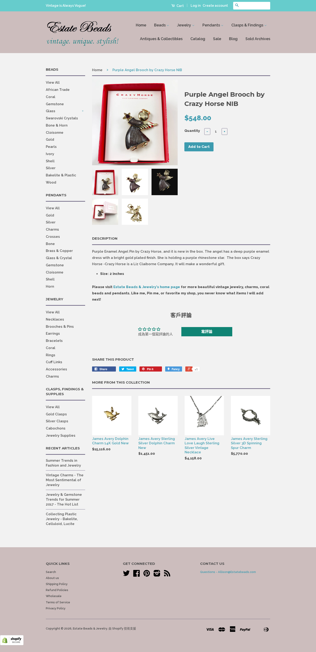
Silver (51, 168)
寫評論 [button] (206, 331)
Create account (215, 5)
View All (53, 82)
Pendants (211, 25)
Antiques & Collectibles (161, 39)
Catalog (197, 39)
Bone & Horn (57, 125)
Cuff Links (54, 362)
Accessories (56, 369)
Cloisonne (54, 132)
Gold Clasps (56, 414)
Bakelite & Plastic (61, 175)
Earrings (53, 333)
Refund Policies (57, 590)
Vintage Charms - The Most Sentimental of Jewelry (65, 480)
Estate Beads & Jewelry (90, 628)
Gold (50, 139)
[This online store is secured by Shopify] (12, 644)
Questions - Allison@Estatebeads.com (228, 572)
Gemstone (55, 104)
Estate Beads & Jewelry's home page (146, 287)
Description (105, 238)
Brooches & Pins (60, 326)
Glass (50, 111)
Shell (50, 161)
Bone (50, 244)
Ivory (50, 154)
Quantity (192, 131)
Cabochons (55, 428)
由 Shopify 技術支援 (122, 628)
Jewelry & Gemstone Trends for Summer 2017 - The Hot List (64, 499)
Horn (50, 286)
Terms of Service (58, 602)
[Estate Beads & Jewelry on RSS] (167, 575)
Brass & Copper (59, 251)
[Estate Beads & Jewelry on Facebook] (136, 575)
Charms (52, 229)
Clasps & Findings (247, 25)
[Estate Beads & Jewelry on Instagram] (157, 575)
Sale (217, 39)
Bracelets (54, 341)
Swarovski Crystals (62, 118)
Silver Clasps (57, 421)
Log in (196, 5)
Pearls (51, 147)
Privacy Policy (55, 608)
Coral (50, 97)
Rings (50, 355)
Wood (51, 182)
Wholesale (54, 596)
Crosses (53, 237)
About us (52, 578)
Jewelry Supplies (60, 435)
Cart (180, 6)
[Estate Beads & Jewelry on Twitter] (126, 575)
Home (141, 25)
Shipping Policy (57, 584)
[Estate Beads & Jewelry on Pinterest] (146, 575)
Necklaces (55, 319)
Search (51, 572)
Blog (233, 39)
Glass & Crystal (59, 258)
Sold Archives (257, 39)
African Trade (58, 90)
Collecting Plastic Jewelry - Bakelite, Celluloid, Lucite (62, 519)
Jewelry (184, 25)
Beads (160, 25)
